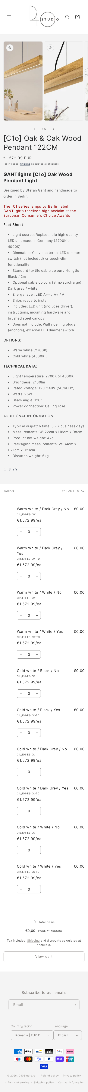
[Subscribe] (74, 1004)
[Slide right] (53, 129)
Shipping (25, 163)
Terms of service (18, 1082)
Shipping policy (44, 1082)
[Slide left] (34, 129)
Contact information (71, 1082)
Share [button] (13, 469)
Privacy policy (72, 1075)
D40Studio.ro (27, 1075)
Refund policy (50, 1075)
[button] (9, 17)
